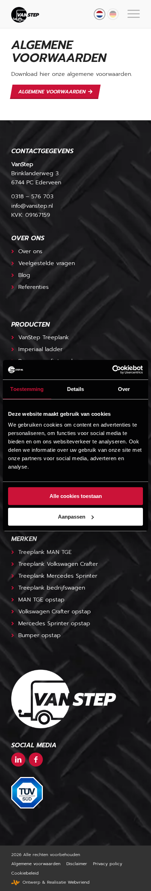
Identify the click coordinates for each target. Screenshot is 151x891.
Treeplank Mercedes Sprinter (57, 576)
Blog (24, 275)
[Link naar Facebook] (36, 760)
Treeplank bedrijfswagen (51, 588)
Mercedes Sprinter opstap (54, 623)
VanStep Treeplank (43, 337)
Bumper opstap (39, 635)
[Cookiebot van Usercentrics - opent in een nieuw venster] (112, 369)
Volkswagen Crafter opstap (54, 611)
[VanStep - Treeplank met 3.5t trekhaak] (62, 14)
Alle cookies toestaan (76, 496)
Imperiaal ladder (40, 349)
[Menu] (130, 14)
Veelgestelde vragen (46, 263)
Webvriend (79, 882)
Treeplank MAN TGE (45, 552)
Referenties (33, 287)
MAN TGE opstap (41, 600)
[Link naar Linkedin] (18, 760)
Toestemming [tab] (27, 389)
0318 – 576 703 (32, 196)
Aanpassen (71, 517)
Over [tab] (124, 389)
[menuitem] (130, 14)
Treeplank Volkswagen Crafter (58, 564)
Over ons (30, 251)
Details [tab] (75, 389)
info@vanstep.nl (32, 206)
